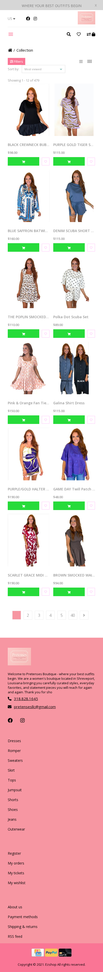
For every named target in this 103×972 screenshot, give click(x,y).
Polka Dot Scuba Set (70, 316)
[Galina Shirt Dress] (74, 368)
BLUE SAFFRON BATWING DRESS (35, 230)
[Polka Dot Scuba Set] (74, 282)
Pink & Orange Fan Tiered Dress (35, 403)
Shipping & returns (23, 926)
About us (15, 907)
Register (14, 853)
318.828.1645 (26, 698)
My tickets (16, 873)
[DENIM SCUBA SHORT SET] (74, 195)
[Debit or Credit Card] (65, 955)
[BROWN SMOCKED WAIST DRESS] (74, 540)
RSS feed (15, 936)
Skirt (11, 770)
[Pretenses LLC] (86, 23)
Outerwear (16, 829)
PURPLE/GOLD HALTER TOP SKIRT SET (40, 489)
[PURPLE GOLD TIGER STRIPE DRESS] (74, 110)
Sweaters (15, 760)
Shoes (13, 809)
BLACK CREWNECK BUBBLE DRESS (36, 144)
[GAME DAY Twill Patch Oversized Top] (74, 454)
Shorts (13, 799)
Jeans (12, 819)
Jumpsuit (15, 789)
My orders (16, 863)
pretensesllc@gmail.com (35, 706)
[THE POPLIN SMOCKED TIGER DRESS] (29, 282)
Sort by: (13, 69)
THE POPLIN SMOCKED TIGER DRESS (38, 316)
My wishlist (17, 882)
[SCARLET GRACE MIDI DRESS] (29, 540)
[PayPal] (52, 955)
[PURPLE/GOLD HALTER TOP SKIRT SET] (29, 454)
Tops (12, 780)
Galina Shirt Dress (68, 403)
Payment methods (23, 916)
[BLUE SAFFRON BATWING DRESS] (29, 195)
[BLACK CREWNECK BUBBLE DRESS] (29, 110)
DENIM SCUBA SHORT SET (75, 230)
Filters (18, 61)
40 (72, 615)
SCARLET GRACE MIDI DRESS (32, 575)
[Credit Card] (38, 955)
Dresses (14, 740)
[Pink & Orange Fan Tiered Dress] (29, 368)
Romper (14, 750)
